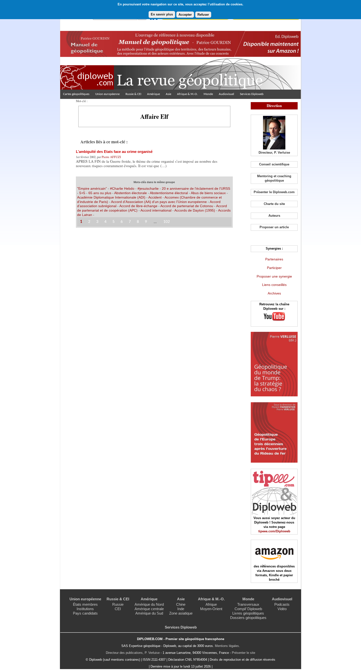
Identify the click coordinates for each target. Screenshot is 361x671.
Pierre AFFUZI (111, 157)
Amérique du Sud (149, 613)
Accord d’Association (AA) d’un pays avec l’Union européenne (159, 202)
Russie (118, 604)
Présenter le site (243, 653)
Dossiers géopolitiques (248, 618)
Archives (274, 293)
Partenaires (274, 259)
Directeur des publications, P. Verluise (133, 653)
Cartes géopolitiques (76, 94)
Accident (155, 197)
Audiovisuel (226, 94)
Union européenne (107, 94)
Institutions (85, 609)
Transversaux (248, 604)
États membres (85, 604)
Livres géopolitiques (248, 613)
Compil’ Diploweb (248, 609)
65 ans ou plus (99, 193)
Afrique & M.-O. (187, 94)
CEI (118, 609)
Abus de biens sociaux (208, 193)
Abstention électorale (130, 193)
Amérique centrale (149, 609)
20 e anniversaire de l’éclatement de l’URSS (196, 188)
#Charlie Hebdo (122, 188)
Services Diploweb (252, 94)
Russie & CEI (133, 94)
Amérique (153, 94)
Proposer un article (274, 227)
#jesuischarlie (148, 188)
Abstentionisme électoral (169, 193)
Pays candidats (85, 613)
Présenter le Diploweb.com (274, 192)
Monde (208, 94)
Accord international (155, 210)
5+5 (82, 193)
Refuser (203, 14)
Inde (180, 609)
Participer (274, 268)
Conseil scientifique (274, 164)
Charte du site (274, 204)
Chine (180, 604)
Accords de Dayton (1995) (194, 210)
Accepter (185, 14)
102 (166, 222)
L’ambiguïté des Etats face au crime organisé (114, 151)
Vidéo (282, 609)
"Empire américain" (92, 188)
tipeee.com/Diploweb (274, 531)
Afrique (211, 604)
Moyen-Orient (211, 609)
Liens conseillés (274, 285)
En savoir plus (162, 14)
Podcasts (282, 604)
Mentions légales (227, 646)
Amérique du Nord (149, 604)
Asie (168, 94)
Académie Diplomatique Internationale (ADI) (111, 197)
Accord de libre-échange (138, 206)
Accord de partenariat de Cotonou (186, 206)
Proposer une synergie (274, 276)
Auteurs (274, 215)
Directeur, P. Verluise (274, 152)
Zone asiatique (181, 613)
